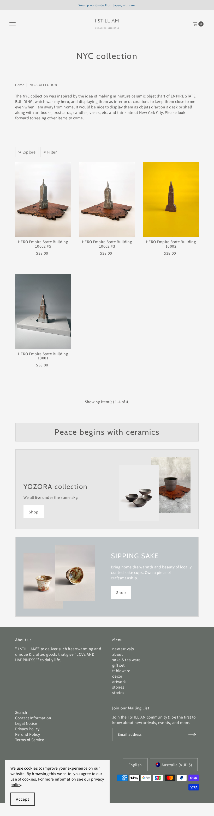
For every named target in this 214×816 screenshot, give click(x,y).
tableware (121, 670)
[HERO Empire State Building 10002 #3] (107, 199)
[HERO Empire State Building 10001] (43, 311)
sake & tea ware (126, 659)
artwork (119, 681)
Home (19, 84)
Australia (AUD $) (177, 764)
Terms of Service (29, 739)
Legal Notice (26, 723)
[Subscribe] (192, 734)
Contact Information (33, 717)
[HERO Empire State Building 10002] (171, 199)
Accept (22, 799)
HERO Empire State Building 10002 (171, 244)
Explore (28, 152)
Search (21, 712)
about (117, 654)
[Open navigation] (13, 23)
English (135, 764)
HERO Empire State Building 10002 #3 (107, 244)
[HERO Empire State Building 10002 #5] (43, 199)
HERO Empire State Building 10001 (43, 356)
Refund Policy (27, 734)
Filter (52, 152)
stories (118, 687)
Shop (34, 511)
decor (117, 676)
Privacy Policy (27, 728)
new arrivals (123, 648)
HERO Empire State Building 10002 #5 (43, 244)
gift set (118, 665)
